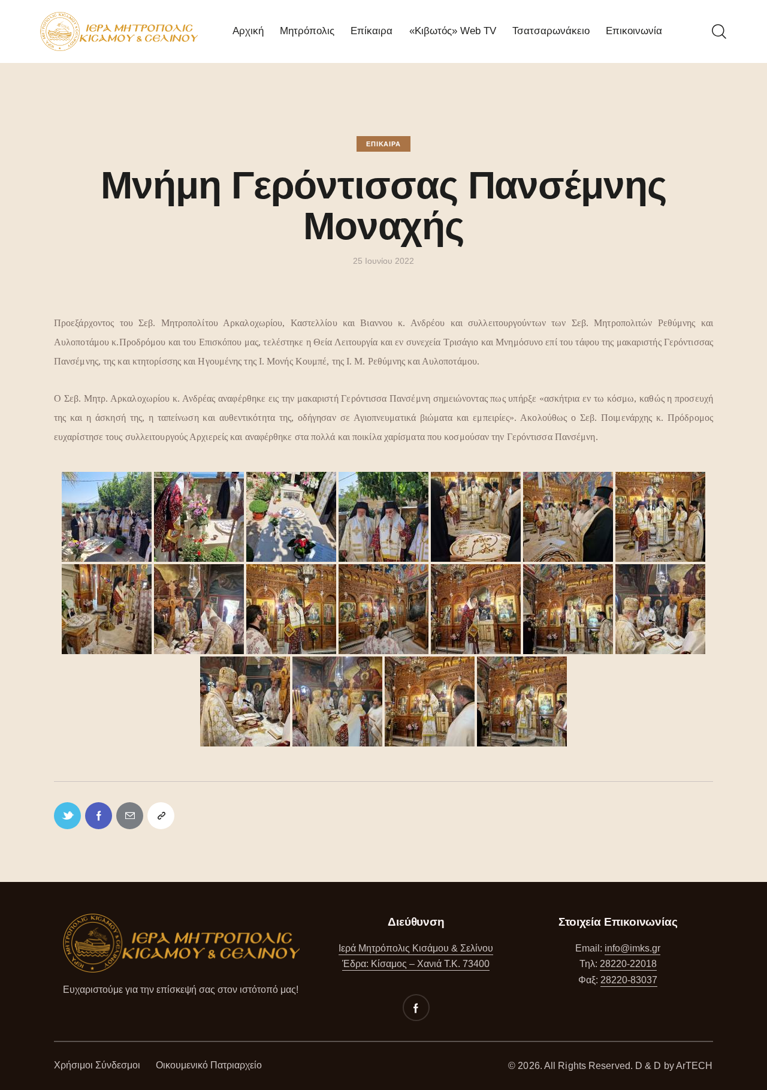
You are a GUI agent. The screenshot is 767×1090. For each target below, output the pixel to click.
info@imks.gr (632, 948)
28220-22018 (628, 964)
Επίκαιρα (383, 143)
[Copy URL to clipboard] (160, 815)
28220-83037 (628, 980)
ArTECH (694, 1066)
